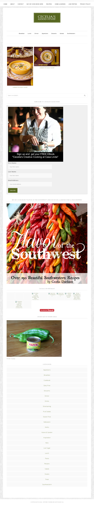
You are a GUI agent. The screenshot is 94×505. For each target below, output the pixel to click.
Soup (47, 479)
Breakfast (47, 375)
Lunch (47, 453)
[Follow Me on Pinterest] (47, 310)
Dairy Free (47, 385)
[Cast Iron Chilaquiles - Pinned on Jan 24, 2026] (52, 295)
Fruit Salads (47, 411)
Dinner (47, 396)
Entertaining (47, 406)
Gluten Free (47, 417)
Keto (47, 443)
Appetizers (47, 370)
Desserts (47, 391)
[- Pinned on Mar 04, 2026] (10, 293)
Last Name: (12, 172)
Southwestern (47, 484)
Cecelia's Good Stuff (47, 18)
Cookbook (47, 380)
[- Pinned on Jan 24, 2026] (10, 301)
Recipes (47, 464)
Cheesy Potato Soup (20, 87)
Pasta (47, 458)
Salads (47, 469)
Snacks (47, 474)
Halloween (47, 422)
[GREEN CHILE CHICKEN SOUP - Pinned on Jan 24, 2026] (68, 295)
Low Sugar (47, 448)
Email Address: (13, 180)
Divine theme (48, 502)
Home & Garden (47, 432)
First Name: (12, 163)
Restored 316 (59, 502)
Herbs (47, 427)
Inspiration (47, 437)
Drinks (47, 401)
